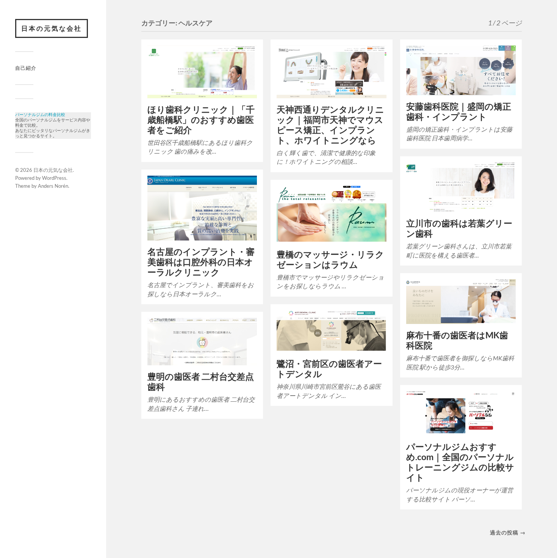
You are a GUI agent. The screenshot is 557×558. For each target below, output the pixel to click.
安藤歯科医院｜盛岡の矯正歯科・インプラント (458, 111)
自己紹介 (25, 68)
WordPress (54, 178)
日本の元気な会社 (51, 28)
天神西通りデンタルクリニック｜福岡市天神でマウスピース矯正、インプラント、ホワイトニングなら (330, 124)
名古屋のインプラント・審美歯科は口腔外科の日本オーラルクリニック (201, 262)
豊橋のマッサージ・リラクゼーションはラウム (330, 259)
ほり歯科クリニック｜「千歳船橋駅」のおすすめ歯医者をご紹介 (201, 119)
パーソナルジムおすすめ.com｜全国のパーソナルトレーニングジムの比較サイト (460, 462)
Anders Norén (53, 186)
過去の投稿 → (508, 532)
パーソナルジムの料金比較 (40, 114)
